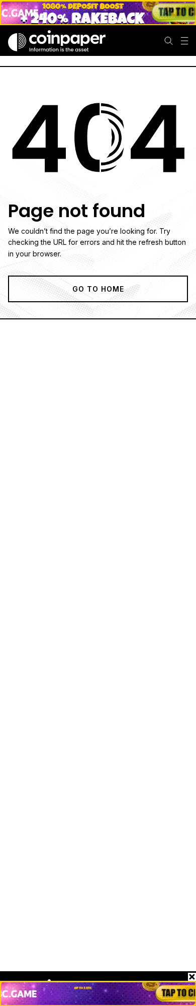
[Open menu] (184, 40)
